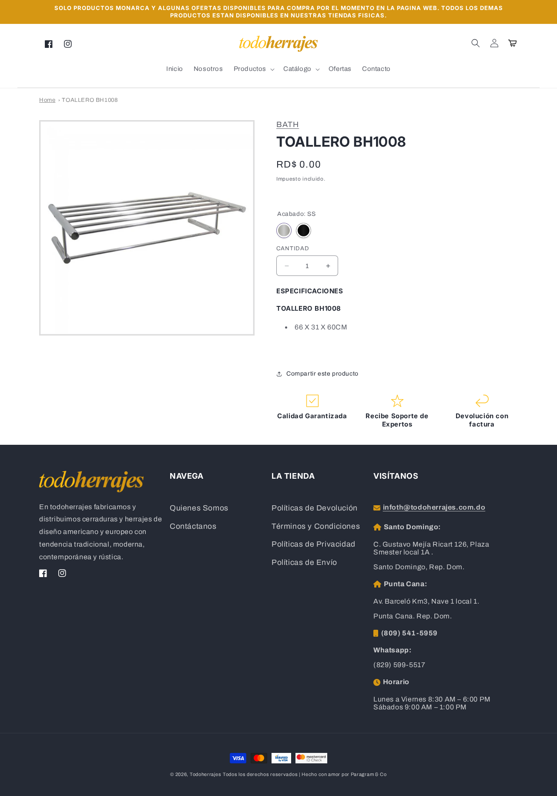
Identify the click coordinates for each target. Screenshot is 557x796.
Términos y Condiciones (316, 526)
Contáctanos (193, 526)
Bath (287, 124)
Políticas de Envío (304, 562)
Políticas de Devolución (315, 508)
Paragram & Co (369, 774)
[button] (475, 43)
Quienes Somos (199, 508)
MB (303, 230)
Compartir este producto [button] (322, 373)
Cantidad (292, 248)
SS (284, 230)
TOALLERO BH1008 (89, 100)
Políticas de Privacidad (314, 544)
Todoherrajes (205, 774)
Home (47, 100)
